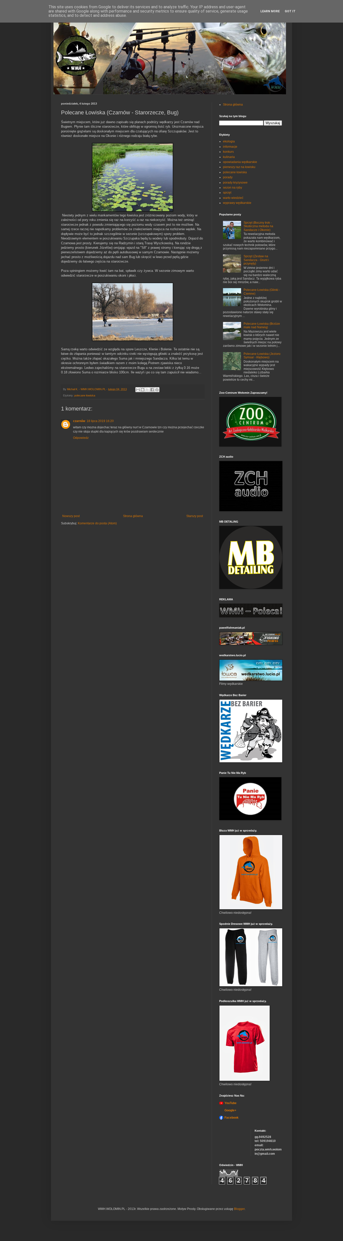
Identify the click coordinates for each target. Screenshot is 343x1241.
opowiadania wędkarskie (240, 162)
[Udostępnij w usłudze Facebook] (152, 389)
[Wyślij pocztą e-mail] (137, 389)
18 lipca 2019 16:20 (100, 421)
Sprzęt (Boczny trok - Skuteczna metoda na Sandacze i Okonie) (258, 226)
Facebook (231, 1117)
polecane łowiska (84, 395)
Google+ (230, 1110)
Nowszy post (71, 516)
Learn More (270, 11)
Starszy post (194, 516)
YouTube (230, 1103)
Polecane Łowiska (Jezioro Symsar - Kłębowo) (262, 355)
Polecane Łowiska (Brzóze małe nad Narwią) (262, 325)
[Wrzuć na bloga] (142, 389)
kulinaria (229, 157)
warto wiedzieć (233, 198)
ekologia (229, 141)
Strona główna (133, 516)
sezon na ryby (232, 187)
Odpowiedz (81, 438)
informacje (230, 146)
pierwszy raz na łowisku (239, 167)
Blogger (239, 1209)
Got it (290, 11)
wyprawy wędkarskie (237, 203)
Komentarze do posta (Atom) (97, 523)
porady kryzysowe (235, 182)
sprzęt (227, 192)
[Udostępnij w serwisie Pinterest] (156, 389)
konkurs (228, 151)
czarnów (79, 421)
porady (228, 177)
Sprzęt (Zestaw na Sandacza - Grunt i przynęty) (256, 260)
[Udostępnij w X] (147, 389)
